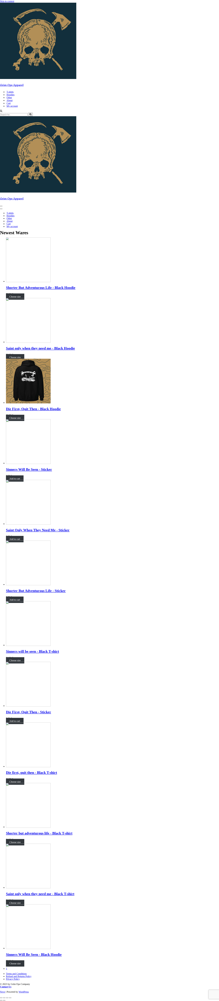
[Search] (1, 111)
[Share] (4, 997)
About (10, 100)
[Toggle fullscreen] (7, 997)
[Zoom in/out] (10, 997)
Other (9, 97)
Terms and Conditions (16, 973)
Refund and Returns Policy (18, 976)
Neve (2, 992)
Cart (9, 103)
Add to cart (14, 478)
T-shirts (10, 92)
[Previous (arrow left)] (1, 1000)
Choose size (15, 296)
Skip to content (7, 1)
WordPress (24, 992)
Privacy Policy (13, 979)
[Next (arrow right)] (4, 1000)
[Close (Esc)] (1, 997)
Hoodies (10, 94)
